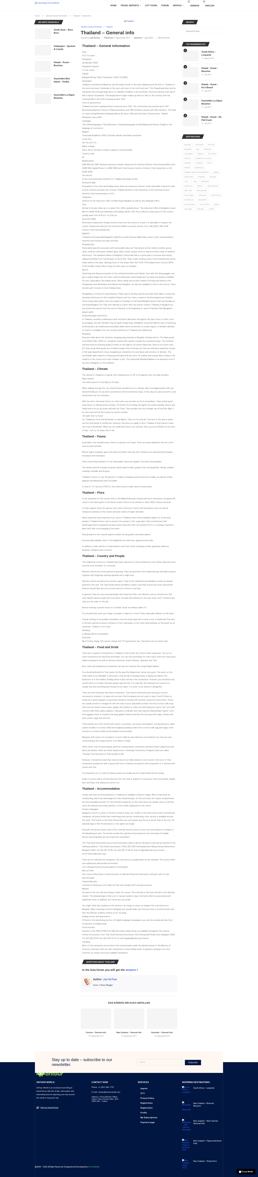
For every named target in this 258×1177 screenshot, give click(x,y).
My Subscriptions (148, 1117)
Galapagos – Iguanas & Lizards (64, 47)
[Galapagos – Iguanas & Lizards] (43, 50)
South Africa (189, 204)
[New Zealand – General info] (129, 1018)
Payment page (147, 1122)
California (188, 154)
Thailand (200, 209)
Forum (165, 5)
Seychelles (189, 200)
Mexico (200, 186)
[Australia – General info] (162, 1018)
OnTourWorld (93, 1167)
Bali (197, 149)
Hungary (201, 177)
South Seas (204, 204)
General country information (56, 16)
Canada (200, 154)
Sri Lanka (188, 209)
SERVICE (177, 5)
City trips (212, 154)
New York (188, 191)
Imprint (144, 1088)
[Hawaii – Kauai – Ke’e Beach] (191, 88)
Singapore (202, 200)
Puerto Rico (216, 195)
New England (212, 186)
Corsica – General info (96, 1032)
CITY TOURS (151, 5)
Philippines (189, 195)
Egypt (209, 163)
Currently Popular (203, 158)
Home (37, 16)
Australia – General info (162, 1032)
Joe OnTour (95, 38)
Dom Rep (187, 163)
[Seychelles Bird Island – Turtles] (43, 82)
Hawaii (215, 172)
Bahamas (188, 149)
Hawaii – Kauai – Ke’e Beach (209, 86)
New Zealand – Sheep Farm (205, 1161)
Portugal (202, 195)
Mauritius (188, 186)
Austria (211, 145)
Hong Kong (188, 177)
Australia (199, 145)
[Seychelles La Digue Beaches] (191, 104)
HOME (113, 5)
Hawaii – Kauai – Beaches (209, 69)
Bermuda (207, 149)
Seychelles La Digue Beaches (211, 102)
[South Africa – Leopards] (191, 55)
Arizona (187, 145)
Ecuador (199, 163)
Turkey (211, 209)
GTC (142, 1093)
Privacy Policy (147, 1098)
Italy (186, 181)
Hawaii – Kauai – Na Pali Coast (211, 118)
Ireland (213, 177)
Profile (143, 1112)
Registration (146, 1103)
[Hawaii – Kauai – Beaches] (191, 72)
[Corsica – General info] (96, 1018)
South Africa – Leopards (208, 53)
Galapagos (199, 168)
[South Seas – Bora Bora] (43, 33)
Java (195, 181)
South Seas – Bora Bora (63, 31)
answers (131, 969)
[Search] (221, 5)
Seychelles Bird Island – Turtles (62, 80)
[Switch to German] (193, 5)
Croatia (187, 158)
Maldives (205, 181)
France (187, 168)
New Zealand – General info (129, 1032)
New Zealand (202, 191)
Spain (216, 204)
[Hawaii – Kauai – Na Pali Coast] (191, 121)
